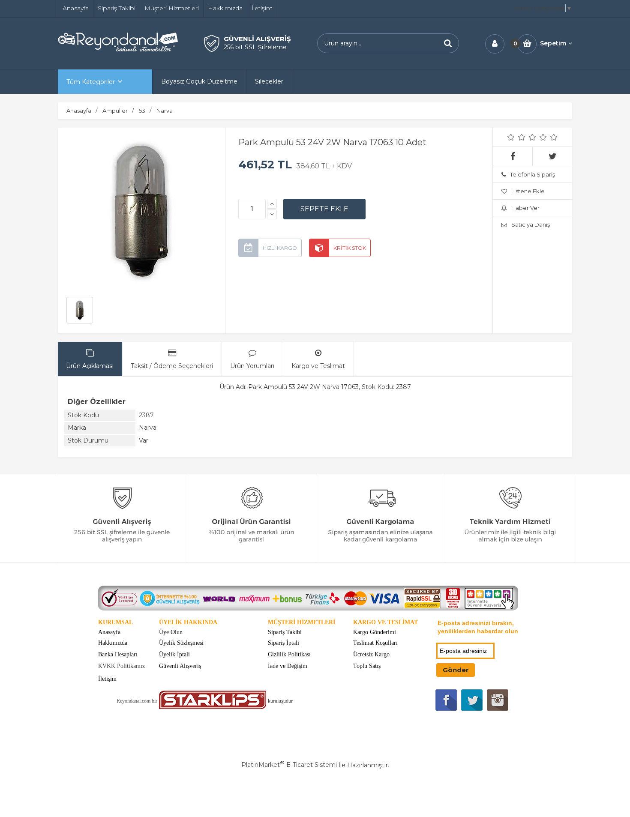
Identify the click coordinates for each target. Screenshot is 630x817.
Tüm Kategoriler (90, 82)
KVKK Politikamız (121, 666)
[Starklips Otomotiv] (212, 707)
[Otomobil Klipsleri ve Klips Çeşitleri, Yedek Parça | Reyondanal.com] (118, 49)
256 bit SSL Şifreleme (255, 47)
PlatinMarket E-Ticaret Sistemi (289, 765)
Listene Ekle (528, 191)
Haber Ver (525, 207)
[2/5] (516, 137)
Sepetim (553, 43)
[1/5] (511, 137)
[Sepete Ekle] (324, 209)
